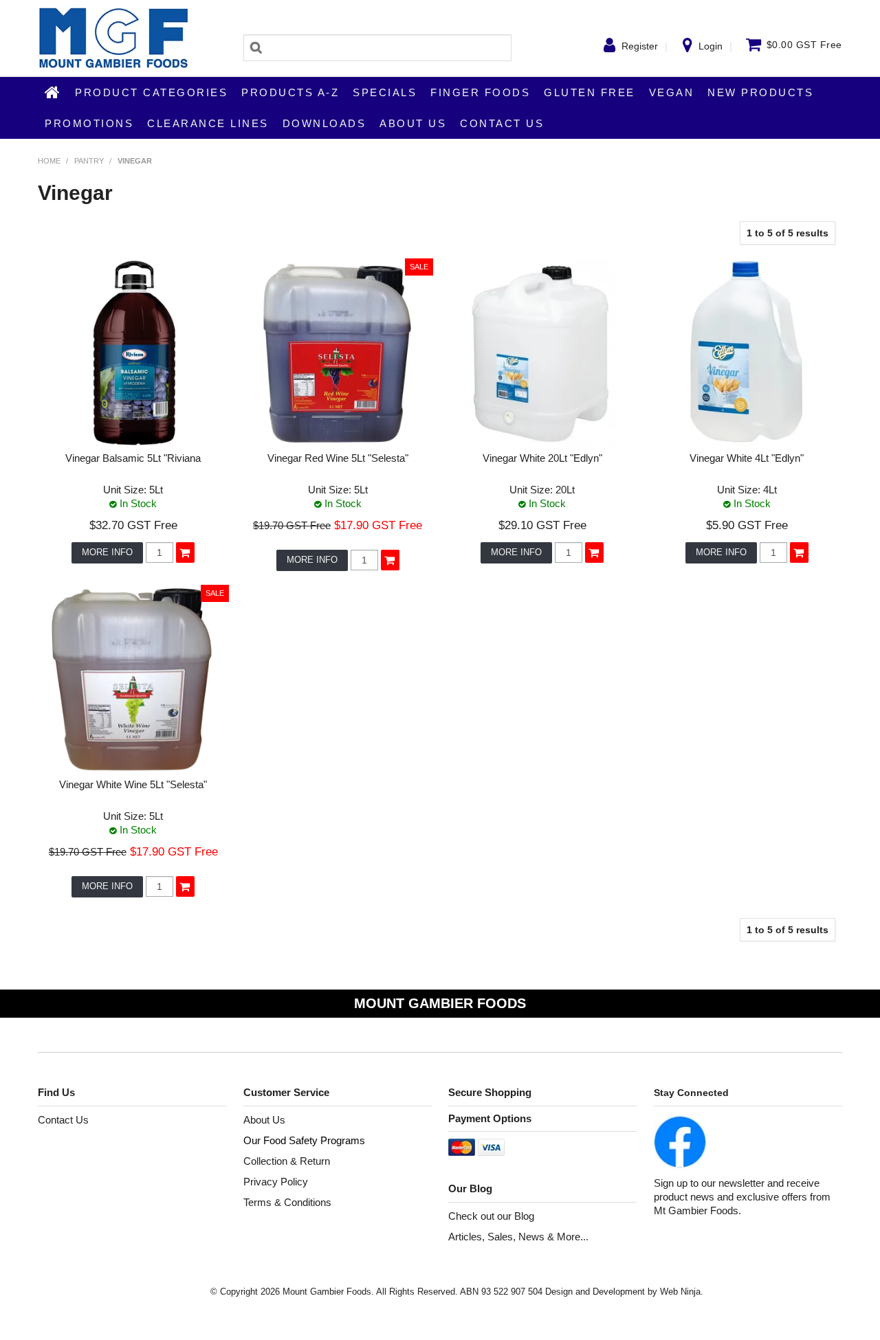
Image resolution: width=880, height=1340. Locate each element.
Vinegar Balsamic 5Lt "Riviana (133, 458)
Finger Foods (480, 92)
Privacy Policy (275, 1181)
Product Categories (151, 92)
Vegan (671, 92)
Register (640, 46)
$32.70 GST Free (133, 525)
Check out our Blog (491, 1216)
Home (53, 92)
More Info (107, 552)
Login (710, 46)
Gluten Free (589, 92)
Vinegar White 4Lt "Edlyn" (747, 458)
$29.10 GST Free (542, 525)
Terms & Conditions (287, 1202)
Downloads (324, 123)
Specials (385, 92)
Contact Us (502, 123)
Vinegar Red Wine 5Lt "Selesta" (337, 458)
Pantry (89, 161)
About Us (413, 123)
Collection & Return (286, 1161)
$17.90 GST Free (378, 525)
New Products (760, 92)
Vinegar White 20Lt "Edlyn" (542, 458)
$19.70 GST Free (292, 525)
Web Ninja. (681, 1291)
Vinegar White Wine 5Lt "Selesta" (133, 784)
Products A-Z (290, 92)
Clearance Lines (208, 123)
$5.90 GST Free (747, 525)
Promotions (89, 123)
